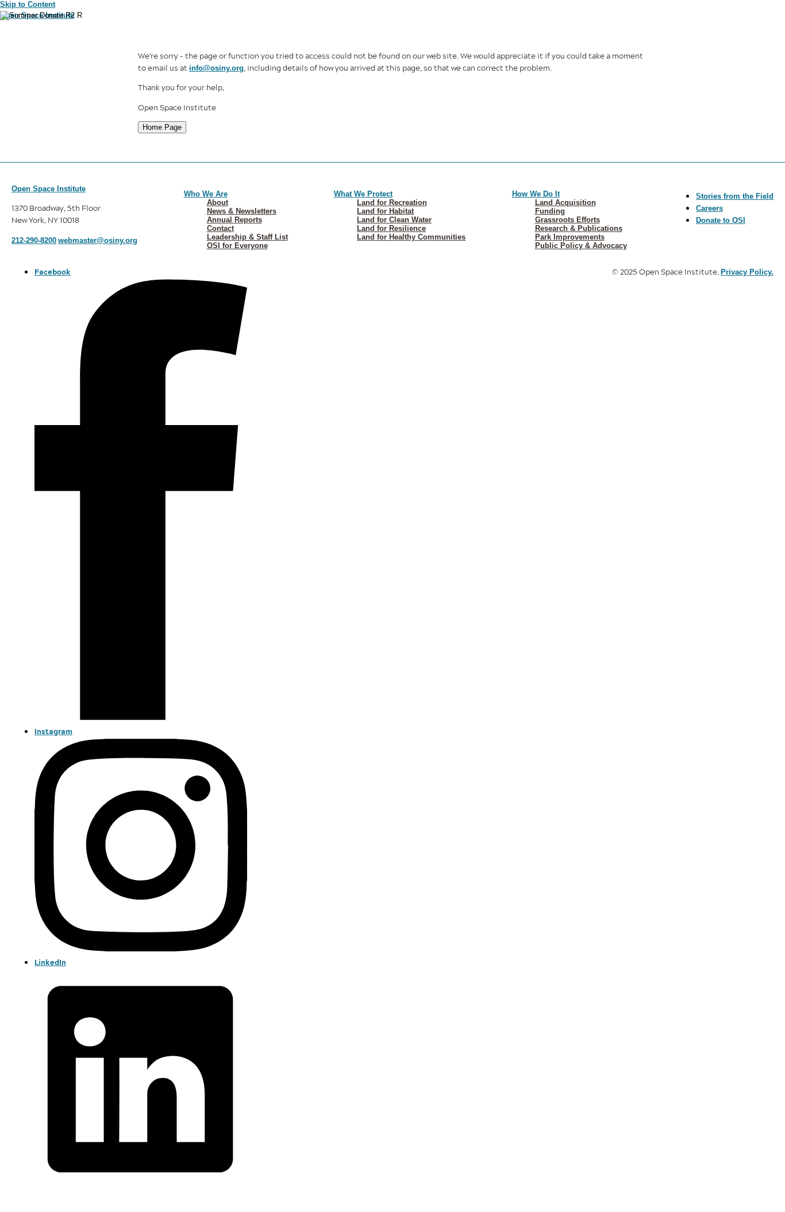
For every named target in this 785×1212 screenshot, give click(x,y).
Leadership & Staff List (247, 237)
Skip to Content (27, 4)
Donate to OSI (720, 220)
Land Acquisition (565, 202)
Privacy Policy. (747, 272)
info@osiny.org (216, 68)
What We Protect (363, 194)
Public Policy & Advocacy (581, 245)
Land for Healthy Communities (411, 237)
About (217, 202)
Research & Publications (578, 228)
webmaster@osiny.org (97, 240)
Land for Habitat (385, 211)
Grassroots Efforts (567, 219)
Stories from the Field (735, 196)
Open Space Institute (48, 188)
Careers (709, 208)
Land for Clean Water (394, 219)
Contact (220, 228)
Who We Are (206, 194)
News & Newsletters (241, 211)
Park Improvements (570, 237)
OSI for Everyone (237, 245)
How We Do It (536, 194)
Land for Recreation (392, 202)
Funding (550, 211)
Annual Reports (234, 219)
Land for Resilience (391, 228)
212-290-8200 (33, 240)
